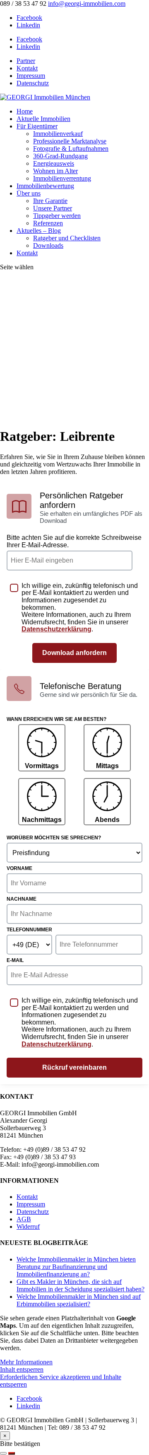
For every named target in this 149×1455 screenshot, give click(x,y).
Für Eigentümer (37, 126)
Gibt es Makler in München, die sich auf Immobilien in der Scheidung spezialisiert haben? (80, 1285)
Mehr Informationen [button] (26, 1362)
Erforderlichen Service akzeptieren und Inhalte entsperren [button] (60, 1380)
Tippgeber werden (57, 215)
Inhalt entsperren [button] (21, 1369)
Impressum (31, 75)
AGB (24, 1219)
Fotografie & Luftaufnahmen (70, 148)
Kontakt (27, 68)
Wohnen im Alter (55, 170)
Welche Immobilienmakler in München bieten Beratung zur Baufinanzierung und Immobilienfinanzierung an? (76, 1267)
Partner (26, 60)
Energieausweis (53, 163)
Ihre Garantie (50, 200)
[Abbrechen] (3, 1453)
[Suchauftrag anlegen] (11, 1453)
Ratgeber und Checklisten (67, 238)
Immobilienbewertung (45, 185)
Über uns (29, 193)
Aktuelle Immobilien (43, 118)
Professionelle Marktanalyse (69, 141)
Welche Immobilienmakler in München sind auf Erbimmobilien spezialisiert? (79, 1300)
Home (25, 111)
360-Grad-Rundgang (60, 156)
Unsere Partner (52, 208)
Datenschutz (33, 83)
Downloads (48, 245)
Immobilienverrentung (62, 178)
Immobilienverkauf (58, 133)
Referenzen (48, 223)
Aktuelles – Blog (39, 230)
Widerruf (28, 1226)
